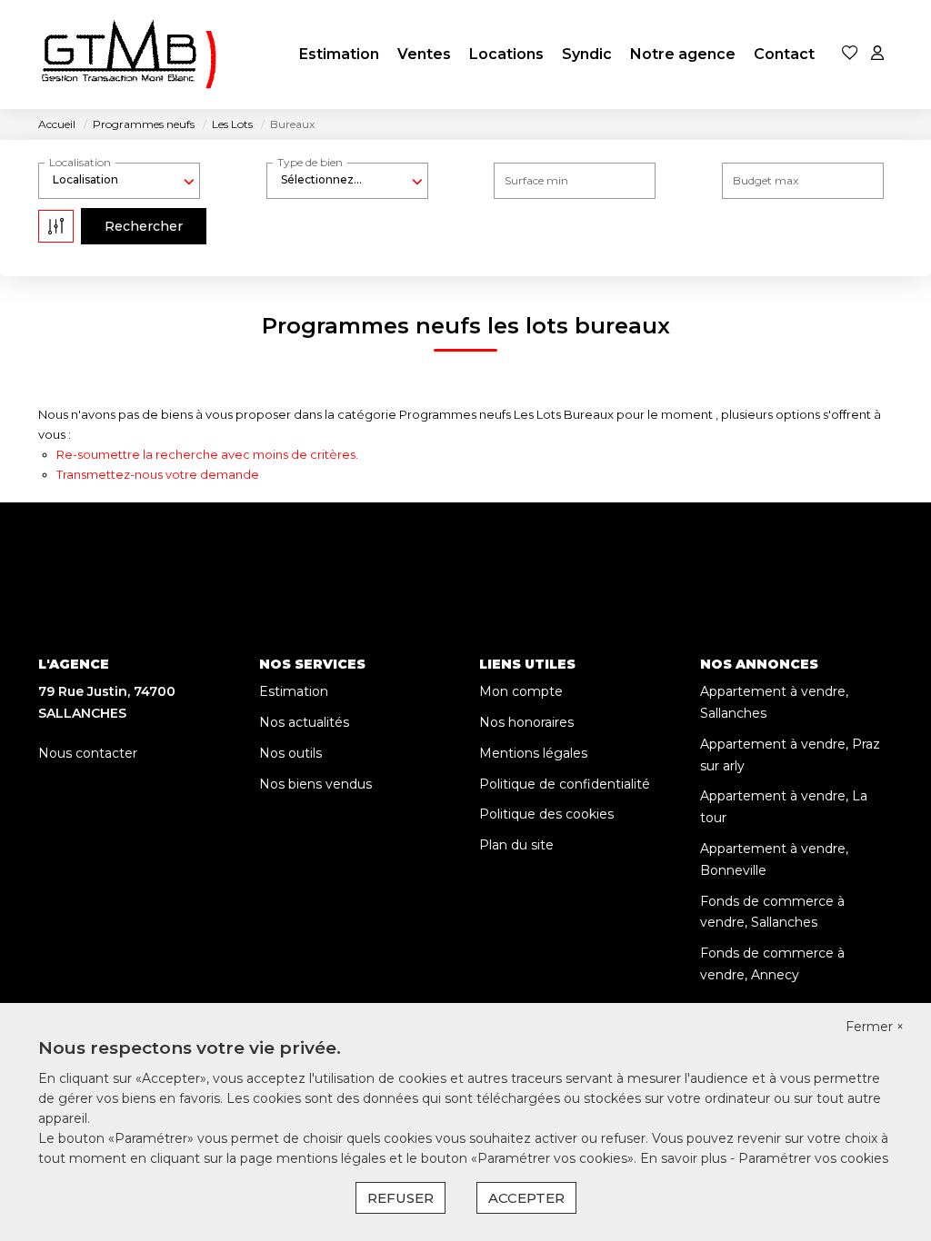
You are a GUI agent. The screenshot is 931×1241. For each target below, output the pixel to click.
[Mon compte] (877, 54)
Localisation (80, 162)
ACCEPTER (526, 1197)
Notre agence (683, 54)
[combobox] (119, 180)
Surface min (536, 180)
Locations (506, 54)
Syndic (587, 54)
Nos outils (290, 753)
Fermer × (875, 1026)
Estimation (339, 54)
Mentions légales (533, 753)
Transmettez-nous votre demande (157, 474)
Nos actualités (304, 722)
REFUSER (400, 1197)
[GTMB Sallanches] (129, 54)
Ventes (424, 54)
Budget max (765, 180)
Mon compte (521, 691)
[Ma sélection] (850, 54)
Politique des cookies (546, 814)
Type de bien (310, 162)
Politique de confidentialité (564, 784)
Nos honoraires (526, 722)
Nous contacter (87, 753)
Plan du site (516, 845)
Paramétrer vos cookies (813, 1158)
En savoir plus (685, 1158)
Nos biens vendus (315, 784)
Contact (784, 54)
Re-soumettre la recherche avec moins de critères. (207, 454)
